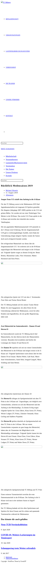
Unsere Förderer (12, 172)
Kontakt (9, 176)
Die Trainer (10, 169)
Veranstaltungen (12, 159)
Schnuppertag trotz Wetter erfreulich (18, 548)
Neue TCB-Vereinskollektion (14, 524)
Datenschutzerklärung (12, 558)
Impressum (9, 557)
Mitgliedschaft (11, 156)
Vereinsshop (10, 166)
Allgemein (9, 195)
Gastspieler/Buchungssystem (16, 163)
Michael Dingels (12, 190)
